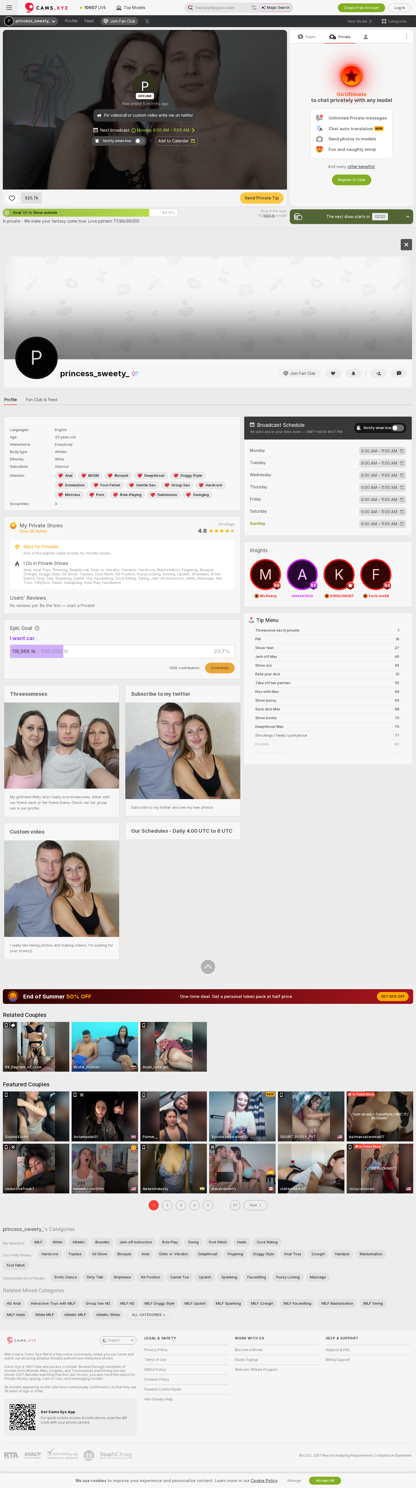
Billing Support (338, 1360)
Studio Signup (246, 1360)
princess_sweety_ (23, 1229)
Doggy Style (191, 475)
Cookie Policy (264, 1480)
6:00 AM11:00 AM (379, 451)
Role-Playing (130, 495)
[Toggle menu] (9, 7)
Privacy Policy (156, 1350)
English (114, 1340)
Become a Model (249, 1350)
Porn (100, 495)
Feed (89, 20)
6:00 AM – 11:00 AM (163, 130)
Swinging (201, 495)
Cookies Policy (156, 1380)
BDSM (93, 475)
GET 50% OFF (393, 996)
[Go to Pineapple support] (89, 1455)
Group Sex (180, 485)
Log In (399, 8)
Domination (75, 485)
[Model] (406, 244)
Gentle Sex (146, 485)
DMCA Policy (155, 1370)
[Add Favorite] (12, 198)
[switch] (398, 428)
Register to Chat (351, 180)
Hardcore (214, 485)
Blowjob (121, 475)
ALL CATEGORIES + (149, 1315)
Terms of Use (155, 1360)
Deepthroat (154, 475)
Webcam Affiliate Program (256, 1370)
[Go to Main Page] (46, 7)
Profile (71, 20)
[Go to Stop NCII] (116, 1455)
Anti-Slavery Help (158, 1399)
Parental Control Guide (162, 1389)
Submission (167, 495)
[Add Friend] (379, 373)
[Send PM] (399, 373)
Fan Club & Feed (41, 399)
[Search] (254, 8)
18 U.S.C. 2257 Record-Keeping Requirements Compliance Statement (355, 1455)
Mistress (72, 495)
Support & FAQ (338, 1350)
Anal (68, 475)
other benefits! (361, 166)
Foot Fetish (110, 485)
